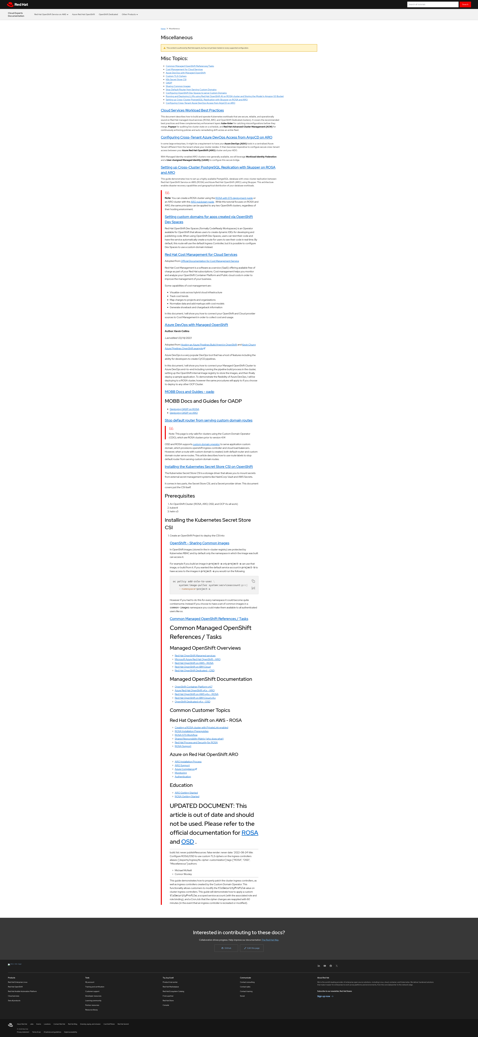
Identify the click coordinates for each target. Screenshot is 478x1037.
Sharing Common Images (178, 86)
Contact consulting (247, 982)
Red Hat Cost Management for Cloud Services (201, 254)
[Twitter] (336, 966)
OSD (187, 842)
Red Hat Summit (123, 1024)
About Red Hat (22, 1024)
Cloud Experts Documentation (16, 14)
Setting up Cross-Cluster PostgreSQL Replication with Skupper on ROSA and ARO (207, 99)
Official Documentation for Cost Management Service (210, 261)
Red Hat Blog (72, 1024)
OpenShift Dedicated (108, 14)
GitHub (228, 948)
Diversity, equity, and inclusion (90, 1024)
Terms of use (36, 1032)
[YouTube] (324, 966)
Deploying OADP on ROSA (184, 409)
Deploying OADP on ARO (184, 412)
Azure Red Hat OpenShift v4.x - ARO (195, 690)
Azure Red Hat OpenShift (83, 14)
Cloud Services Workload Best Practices (192, 110)
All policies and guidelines (52, 1032)
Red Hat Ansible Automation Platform (22, 991)
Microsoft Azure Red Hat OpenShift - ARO (197, 659)
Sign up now (323, 996)
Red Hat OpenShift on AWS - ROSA (194, 663)
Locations (47, 1024)
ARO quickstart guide (202, 201)
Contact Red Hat (59, 1024)
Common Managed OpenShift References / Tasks (209, 618)
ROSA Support (183, 746)
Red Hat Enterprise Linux (17, 982)
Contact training (246, 991)
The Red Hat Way (270, 939)
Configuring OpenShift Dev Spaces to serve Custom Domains (196, 92)
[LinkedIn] (318, 966)
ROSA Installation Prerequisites (192, 731)
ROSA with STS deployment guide (234, 198)
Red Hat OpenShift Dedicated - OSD (194, 670)
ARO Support (182, 765)
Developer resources (93, 996)
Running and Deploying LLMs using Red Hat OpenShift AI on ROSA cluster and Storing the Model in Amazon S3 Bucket (225, 96)
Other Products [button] (129, 14)
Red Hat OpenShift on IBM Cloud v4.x (195, 697)
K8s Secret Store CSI (176, 79)
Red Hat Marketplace (171, 987)
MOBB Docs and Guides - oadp (189, 391)
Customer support (92, 991)
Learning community (93, 1000)
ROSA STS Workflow (186, 735)
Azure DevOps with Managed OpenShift (186, 72)
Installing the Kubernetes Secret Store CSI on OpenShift (209, 466)
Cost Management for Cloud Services (184, 69)
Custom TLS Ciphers (176, 76)
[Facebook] (330, 966)
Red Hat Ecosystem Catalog (173, 991)
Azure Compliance (185, 769)
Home (163, 29)
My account (89, 982)
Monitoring (181, 772)
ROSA (250, 833)
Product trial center (170, 982)
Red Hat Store (168, 1000)
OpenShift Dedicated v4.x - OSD (192, 701)
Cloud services (13, 996)
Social (242, 996)
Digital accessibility (70, 1032)
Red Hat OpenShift (15, 987)
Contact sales (245, 987)
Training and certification (94, 987)
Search (465, 4)
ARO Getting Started (186, 792)
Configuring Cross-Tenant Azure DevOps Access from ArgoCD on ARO (200, 103)
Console (166, 1005)
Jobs (31, 1024)
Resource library (91, 1010)
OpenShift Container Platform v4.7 (193, 686)
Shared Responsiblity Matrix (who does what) (199, 738)
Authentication (183, 776)
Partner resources (92, 1005)
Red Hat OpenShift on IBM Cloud (193, 666)
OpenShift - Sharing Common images (199, 543)
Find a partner (168, 996)
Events (38, 1024)
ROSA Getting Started (187, 796)
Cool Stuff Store (109, 1024)
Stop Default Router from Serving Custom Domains (191, 89)
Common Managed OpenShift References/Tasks (190, 66)
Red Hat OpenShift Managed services (195, 655)
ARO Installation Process (188, 761)
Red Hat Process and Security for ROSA (196, 742)
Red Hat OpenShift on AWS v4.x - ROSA (196, 694)
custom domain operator (206, 444)
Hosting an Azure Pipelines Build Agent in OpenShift (209, 344)
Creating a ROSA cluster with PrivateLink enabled (201, 727)
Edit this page (253, 948)
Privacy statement (23, 1032)
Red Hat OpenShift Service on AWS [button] (50, 14)
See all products (14, 1000)
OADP (169, 82)
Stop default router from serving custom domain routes (208, 420)
